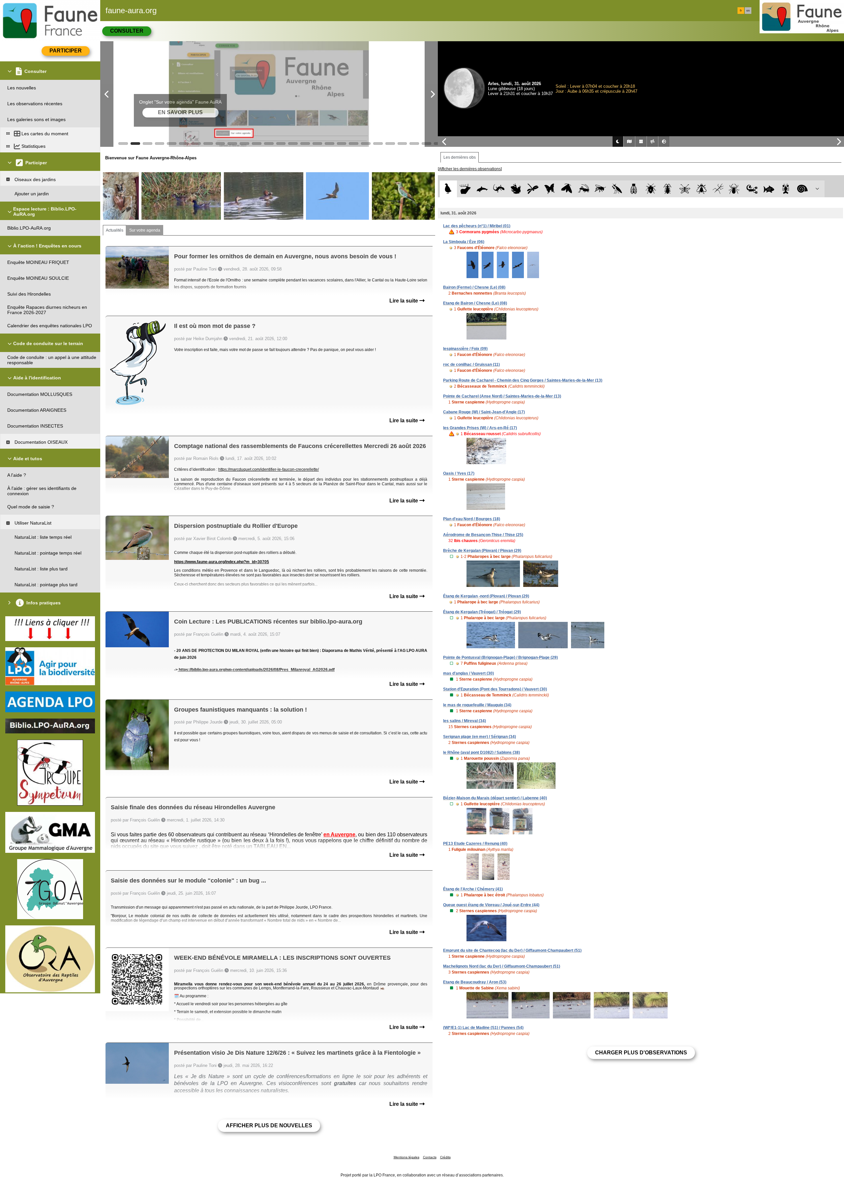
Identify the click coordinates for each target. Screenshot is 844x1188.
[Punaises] (651, 188)
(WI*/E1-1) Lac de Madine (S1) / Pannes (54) (483, 1027)
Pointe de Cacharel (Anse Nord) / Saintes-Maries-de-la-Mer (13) (502, 396)
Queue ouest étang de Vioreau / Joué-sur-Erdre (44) (491, 905)
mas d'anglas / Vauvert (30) (468, 673)
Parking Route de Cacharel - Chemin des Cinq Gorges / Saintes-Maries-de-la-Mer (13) (522, 380)
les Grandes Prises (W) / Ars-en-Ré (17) (480, 428)
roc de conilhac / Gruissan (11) (471, 364)
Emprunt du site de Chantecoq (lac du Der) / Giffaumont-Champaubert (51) (512, 950)
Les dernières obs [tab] (459, 157)
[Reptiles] (499, 188)
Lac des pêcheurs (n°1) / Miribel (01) (476, 226)
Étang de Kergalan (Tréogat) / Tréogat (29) (482, 612)
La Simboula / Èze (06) (463, 242)
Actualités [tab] (114, 230)
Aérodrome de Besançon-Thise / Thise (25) (483, 534)
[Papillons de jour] (549, 188)
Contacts (430, 1157)
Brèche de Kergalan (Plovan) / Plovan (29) (482, 550)
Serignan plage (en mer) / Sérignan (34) (479, 736)
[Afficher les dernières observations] (470, 169)
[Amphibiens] (515, 188)
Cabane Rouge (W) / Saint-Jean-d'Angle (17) (484, 412)
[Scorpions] (752, 188)
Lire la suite (404, 301)
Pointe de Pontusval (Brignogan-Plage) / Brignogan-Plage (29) (500, 657)
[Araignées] (735, 188)
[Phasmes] (718, 188)
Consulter (126, 31)
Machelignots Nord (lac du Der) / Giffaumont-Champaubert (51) (501, 966)
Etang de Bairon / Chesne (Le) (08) (475, 303)
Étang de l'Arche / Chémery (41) (473, 889)
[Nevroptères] (684, 188)
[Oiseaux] (448, 188)
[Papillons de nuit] (566, 188)
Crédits (445, 1157)
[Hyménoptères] (600, 188)
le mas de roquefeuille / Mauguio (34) (477, 705)
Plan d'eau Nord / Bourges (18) (471, 519)
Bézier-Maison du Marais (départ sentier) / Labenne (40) (495, 798)
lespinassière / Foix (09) (465, 348)
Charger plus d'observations (641, 1052)
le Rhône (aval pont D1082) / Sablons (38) (481, 752)
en (748, 10)
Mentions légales (406, 1157)
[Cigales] (633, 188)
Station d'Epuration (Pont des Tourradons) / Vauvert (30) (495, 689)
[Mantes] (617, 188)
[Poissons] (769, 188)
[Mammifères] (465, 188)
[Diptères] (701, 188)
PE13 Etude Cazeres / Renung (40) (475, 843)
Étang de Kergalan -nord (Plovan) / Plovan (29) (486, 596)
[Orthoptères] (583, 188)
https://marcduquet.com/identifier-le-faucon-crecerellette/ (268, 469)
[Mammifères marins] (482, 188)
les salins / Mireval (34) (464, 721)
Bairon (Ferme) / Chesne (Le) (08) (474, 287)
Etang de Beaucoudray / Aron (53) (474, 982)
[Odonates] (532, 188)
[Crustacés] (785, 188)
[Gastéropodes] (802, 188)
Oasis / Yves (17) (458, 473)
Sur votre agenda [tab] (144, 230)
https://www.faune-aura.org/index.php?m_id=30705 (221, 562)
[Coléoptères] (667, 188)
